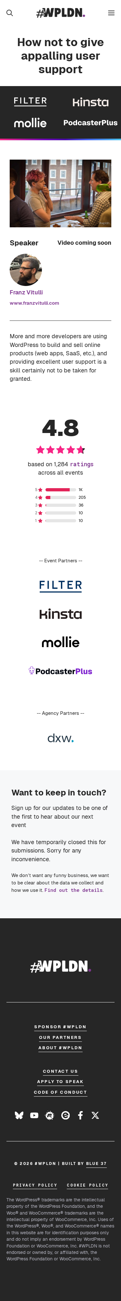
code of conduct (60, 1092)
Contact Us (60, 1071)
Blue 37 (96, 1163)
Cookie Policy (87, 1185)
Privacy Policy (35, 1185)
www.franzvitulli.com (34, 303)
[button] (9, 13)
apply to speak (60, 1081)
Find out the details (74, 890)
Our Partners (60, 1037)
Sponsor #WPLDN (60, 1027)
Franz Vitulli (26, 292)
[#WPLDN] (60, 13)
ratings (82, 464)
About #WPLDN (60, 1047)
